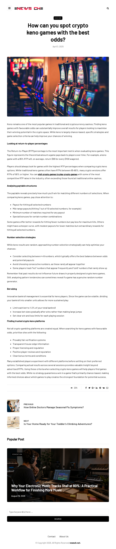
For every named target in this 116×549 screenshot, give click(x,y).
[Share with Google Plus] (93, 387)
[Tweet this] (89, 387)
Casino (58, 18)
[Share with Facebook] (86, 387)
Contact (52, 536)
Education (17, 454)
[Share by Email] (107, 387)
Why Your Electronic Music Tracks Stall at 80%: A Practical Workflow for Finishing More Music (54, 488)
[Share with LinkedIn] (96, 387)
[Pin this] (100, 387)
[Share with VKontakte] (103, 387)
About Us (63, 536)
